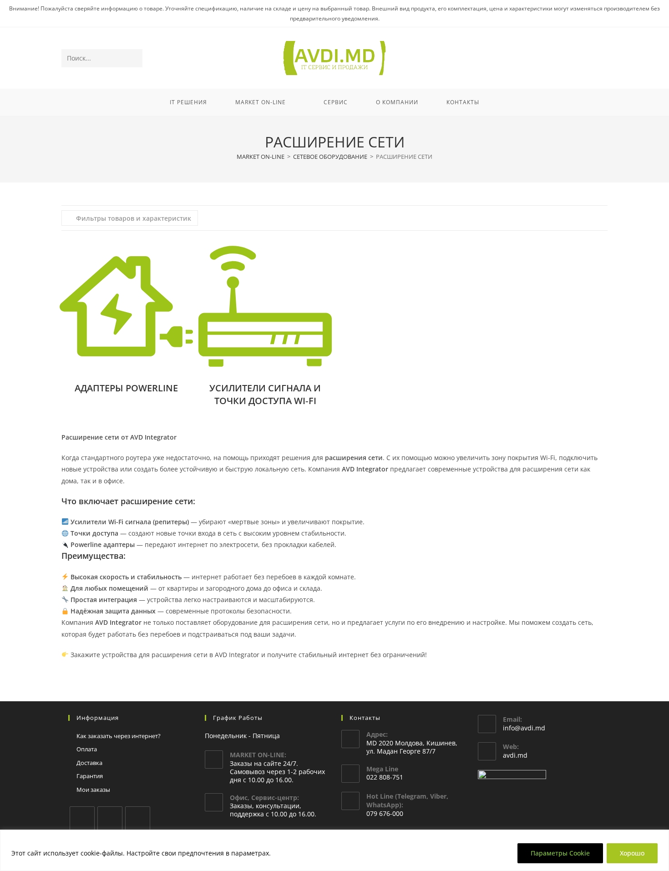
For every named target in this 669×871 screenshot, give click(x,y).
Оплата (86, 749)
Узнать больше (298, 853)
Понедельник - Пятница (242, 735)
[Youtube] (137, 818)
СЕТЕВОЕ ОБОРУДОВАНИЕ (330, 156)
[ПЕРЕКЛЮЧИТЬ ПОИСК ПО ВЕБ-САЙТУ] (505, 102)
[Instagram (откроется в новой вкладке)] (577, 58)
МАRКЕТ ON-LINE (260, 156)
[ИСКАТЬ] (133, 58)
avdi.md (515, 755)
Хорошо (632, 853)
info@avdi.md (524, 728)
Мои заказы (93, 789)
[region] (334, 850)
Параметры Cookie (560, 853)
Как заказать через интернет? (118, 736)
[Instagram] (109, 818)
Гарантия (89, 776)
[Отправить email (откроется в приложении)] (601, 58)
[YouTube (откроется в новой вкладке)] (589, 58)
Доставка (89, 763)
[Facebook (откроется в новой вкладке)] (564, 58)
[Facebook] (82, 818)
